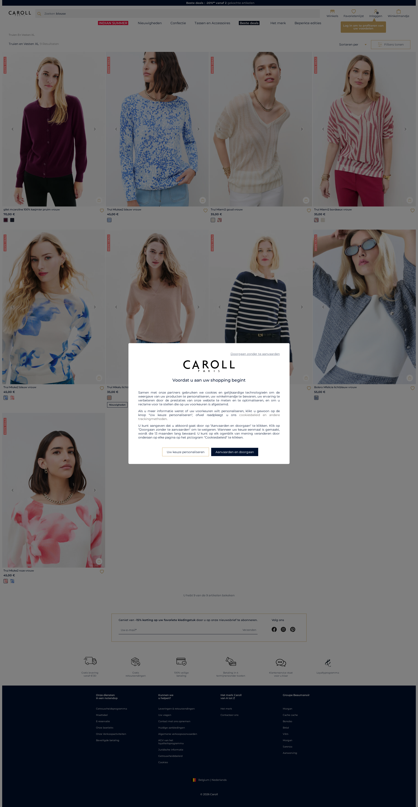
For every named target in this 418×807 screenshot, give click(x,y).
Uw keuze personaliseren (185, 452)
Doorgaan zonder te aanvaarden (255, 354)
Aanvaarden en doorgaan (235, 452)
